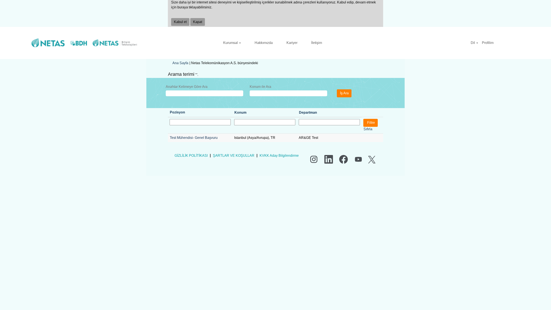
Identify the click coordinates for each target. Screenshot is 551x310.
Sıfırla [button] (368, 129)
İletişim (316, 43)
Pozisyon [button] (177, 112)
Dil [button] (473, 43)
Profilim (488, 43)
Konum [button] (240, 112)
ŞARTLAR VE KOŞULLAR (233, 155)
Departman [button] (308, 112)
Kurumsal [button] (231, 43)
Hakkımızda (264, 43)
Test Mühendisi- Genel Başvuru (194, 138)
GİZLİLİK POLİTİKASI (191, 155)
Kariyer (291, 43)
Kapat (197, 22)
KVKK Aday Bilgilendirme (279, 155)
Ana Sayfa (180, 63)
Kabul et (180, 22)
